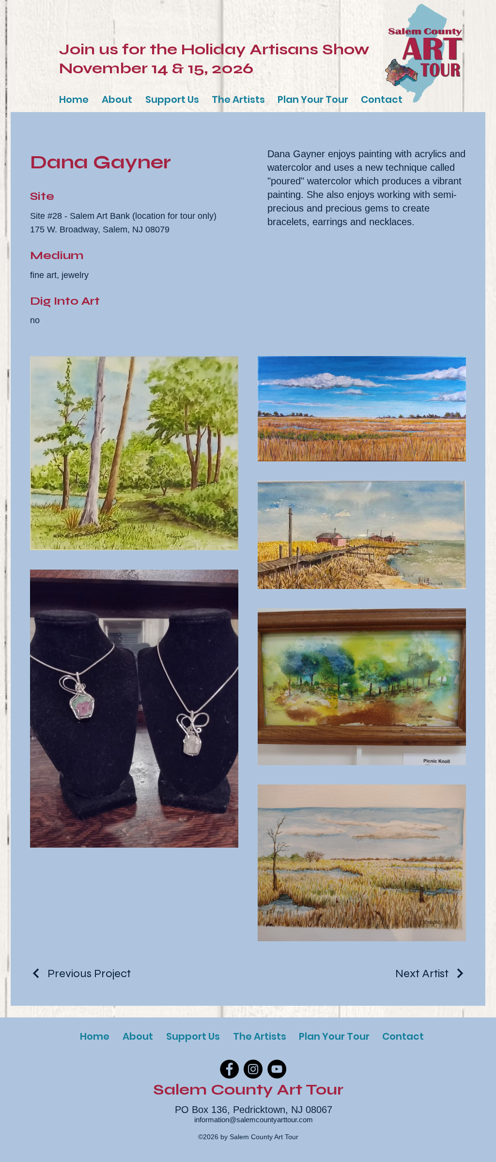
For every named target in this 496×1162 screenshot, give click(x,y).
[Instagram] (253, 1069)
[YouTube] (276, 1069)
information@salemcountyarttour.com (253, 1119)
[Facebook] (229, 1069)
